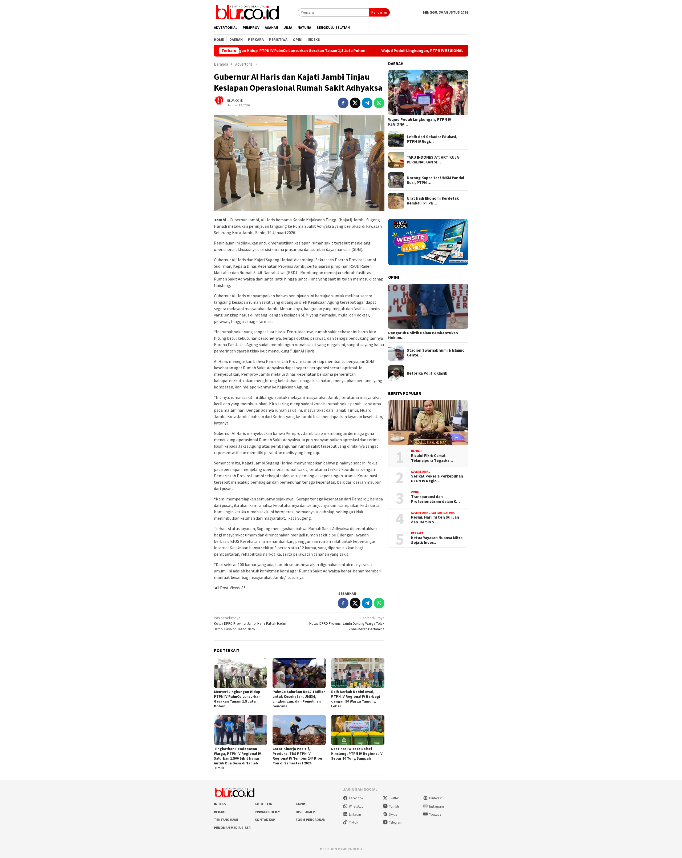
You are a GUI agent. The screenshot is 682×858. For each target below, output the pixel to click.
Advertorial (420, 472)
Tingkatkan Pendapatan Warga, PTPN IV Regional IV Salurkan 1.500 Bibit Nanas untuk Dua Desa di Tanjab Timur (237, 758)
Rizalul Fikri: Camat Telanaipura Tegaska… (432, 458)
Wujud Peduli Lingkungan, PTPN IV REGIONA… (419, 122)
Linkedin (355, 814)
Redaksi (221, 812)
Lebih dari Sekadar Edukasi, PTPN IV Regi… (432, 139)
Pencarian (379, 12)
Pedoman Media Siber (232, 827)
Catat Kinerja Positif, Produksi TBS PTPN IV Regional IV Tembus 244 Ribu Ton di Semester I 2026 (297, 755)
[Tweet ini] (355, 103)
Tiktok (353, 822)
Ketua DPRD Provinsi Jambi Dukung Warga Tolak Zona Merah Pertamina (346, 623)
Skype (393, 814)
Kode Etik (263, 804)
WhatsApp (356, 806)
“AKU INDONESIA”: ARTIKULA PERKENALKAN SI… (433, 160)
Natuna (448, 513)
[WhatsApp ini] (379, 103)
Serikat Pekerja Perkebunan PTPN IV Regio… (437, 478)
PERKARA (417, 533)
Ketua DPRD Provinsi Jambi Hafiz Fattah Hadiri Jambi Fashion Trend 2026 (250, 623)
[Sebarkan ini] (343, 103)
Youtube (435, 814)
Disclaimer (305, 812)
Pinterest (435, 798)
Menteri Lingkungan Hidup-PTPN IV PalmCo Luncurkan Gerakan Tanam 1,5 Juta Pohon (248, 50)
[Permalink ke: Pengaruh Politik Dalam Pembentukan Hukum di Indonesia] (428, 306)
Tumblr (394, 806)
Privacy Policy (267, 812)
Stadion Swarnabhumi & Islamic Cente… (435, 353)
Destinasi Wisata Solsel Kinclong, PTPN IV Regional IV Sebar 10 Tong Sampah (357, 753)
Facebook (356, 798)
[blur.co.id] (247, 11)
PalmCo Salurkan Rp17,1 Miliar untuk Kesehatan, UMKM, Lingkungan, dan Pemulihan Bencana (299, 698)
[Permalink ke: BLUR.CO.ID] (222, 102)
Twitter (394, 798)
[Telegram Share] (367, 103)
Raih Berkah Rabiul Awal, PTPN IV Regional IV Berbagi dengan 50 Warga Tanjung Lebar (355, 698)
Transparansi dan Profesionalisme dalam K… (435, 499)
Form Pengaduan (311, 819)
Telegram (395, 822)
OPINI (415, 492)
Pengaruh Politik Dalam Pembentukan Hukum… (423, 335)
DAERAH (416, 451)
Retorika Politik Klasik (427, 373)
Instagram (436, 806)
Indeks (220, 804)
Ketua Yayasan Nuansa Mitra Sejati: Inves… (436, 540)
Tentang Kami (226, 819)
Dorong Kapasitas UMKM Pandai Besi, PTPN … (435, 180)
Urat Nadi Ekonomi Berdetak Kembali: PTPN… (433, 201)
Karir (300, 804)
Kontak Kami (266, 819)
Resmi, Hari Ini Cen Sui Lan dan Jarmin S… (435, 519)
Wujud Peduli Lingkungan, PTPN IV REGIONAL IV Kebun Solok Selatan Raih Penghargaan (423, 50)
